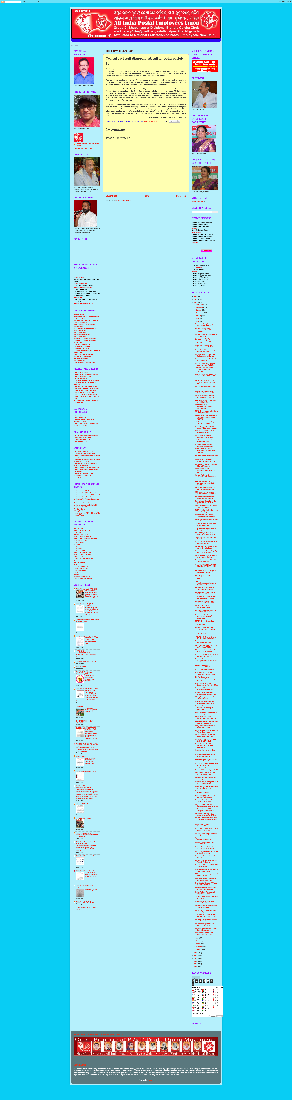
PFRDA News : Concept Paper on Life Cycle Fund (205, 911)
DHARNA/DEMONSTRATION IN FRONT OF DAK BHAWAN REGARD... (206, 417)
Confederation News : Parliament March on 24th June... (206, 800)
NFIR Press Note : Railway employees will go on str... (205, 396)
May (197, 938)
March (198, 943)
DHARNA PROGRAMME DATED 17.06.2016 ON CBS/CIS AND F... (206, 819)
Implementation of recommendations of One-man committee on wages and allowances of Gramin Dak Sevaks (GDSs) (87, 847)
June (198, 321)
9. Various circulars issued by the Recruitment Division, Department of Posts (86, 396)
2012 (196, 961)
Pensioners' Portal (80, 570)
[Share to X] (174, 121)
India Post (77, 532)
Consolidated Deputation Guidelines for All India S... (205, 460)
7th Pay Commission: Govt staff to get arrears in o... (206, 897)
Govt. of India (78, 528)
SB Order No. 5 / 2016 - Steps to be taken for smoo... (206, 606)
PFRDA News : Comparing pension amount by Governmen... (204, 622)
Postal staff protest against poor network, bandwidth (206, 787)
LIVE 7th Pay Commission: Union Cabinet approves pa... (206, 427)
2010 (196, 967)
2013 (196, 958)
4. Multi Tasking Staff (81, 378)
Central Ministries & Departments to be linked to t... (205, 476)
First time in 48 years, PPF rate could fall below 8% (206, 884)
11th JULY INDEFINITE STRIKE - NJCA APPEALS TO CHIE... (206, 597)
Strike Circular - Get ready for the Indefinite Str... (205, 538)
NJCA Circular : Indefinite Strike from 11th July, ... (206, 511)
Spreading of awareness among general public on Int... (206, 838)
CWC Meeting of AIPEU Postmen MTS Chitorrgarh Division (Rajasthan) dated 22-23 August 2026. (92, 594)
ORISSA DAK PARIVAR (84, 818)
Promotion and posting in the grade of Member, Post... (205, 502)
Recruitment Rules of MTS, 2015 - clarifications (206, 866)
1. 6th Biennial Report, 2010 (83, 451)
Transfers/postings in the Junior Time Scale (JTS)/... (206, 632)
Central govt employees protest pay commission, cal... (206, 324)
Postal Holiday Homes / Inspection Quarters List (91, 709)
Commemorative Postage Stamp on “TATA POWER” (206, 611)
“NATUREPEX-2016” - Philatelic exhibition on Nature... (206, 431)
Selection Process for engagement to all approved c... (206, 660)
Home (146, 196)
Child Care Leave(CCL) (81, 330)
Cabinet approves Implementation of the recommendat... (203, 406)
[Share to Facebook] (176, 121)
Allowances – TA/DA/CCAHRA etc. (85, 328)
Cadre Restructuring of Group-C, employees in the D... (206, 556)
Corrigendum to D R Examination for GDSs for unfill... (205, 470)
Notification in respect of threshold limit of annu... (204, 436)
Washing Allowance (80, 360)
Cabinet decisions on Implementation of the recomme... (203, 330)
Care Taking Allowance (82, 344)
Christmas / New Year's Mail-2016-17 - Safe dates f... (205, 651)
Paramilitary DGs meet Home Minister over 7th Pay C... (205, 888)
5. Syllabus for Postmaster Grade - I (86, 380)
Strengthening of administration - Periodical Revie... (206, 697)
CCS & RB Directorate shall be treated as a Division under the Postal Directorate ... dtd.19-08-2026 (91, 610)
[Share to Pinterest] (178, 121)
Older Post (181, 196)
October (199, 310)
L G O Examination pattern (204, 670)
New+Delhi (208, 251)
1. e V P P (77, 416)
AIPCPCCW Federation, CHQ (86, 771)
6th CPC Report (79, 314)
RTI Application (79, 511)
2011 (196, 964)
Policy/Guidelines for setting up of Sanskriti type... (206, 852)
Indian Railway (79, 542)
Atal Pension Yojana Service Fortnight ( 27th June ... (205, 593)
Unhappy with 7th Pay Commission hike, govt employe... (204, 340)
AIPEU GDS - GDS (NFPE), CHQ (87, 604)
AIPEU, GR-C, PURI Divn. (85, 902)
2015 (196, 953)
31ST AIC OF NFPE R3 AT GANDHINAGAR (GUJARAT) (205, 637)
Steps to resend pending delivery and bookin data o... (206, 717)
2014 (196, 955)
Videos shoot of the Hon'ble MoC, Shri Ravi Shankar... (205, 847)
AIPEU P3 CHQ (81, 667)
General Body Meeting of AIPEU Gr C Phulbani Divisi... (206, 782)
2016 (196, 302)
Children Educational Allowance (85, 338)
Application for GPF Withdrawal (85, 493)
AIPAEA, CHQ (81, 756)
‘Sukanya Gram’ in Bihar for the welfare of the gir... (206, 524)
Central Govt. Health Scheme (84, 558)
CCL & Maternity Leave (82, 334)
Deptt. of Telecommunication (84, 536)
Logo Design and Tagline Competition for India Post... (206, 515)
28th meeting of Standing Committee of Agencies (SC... (206, 684)
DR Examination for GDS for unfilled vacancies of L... (205, 488)
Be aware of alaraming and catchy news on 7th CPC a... (206, 814)
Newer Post (111, 196)
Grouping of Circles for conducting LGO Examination (206, 666)
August (198, 316)
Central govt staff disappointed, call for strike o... (206, 335)
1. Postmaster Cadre (81, 372)
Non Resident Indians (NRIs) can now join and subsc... (206, 834)
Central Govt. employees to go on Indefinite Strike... (206, 547)
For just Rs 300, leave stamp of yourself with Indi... (206, 350)
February (199, 946)
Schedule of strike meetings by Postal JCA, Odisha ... (206, 551)
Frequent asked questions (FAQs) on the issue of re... (205, 693)
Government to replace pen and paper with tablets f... (206, 760)
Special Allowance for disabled (84, 362)
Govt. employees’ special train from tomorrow (205, 751)
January (199, 949)
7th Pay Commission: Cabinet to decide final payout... (206, 440)
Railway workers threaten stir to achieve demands (206, 791)
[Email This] (170, 121)
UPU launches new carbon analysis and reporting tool (205, 493)
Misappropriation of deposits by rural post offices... (206, 870)
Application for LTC (80, 507)
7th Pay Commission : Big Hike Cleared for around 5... (206, 422)
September (200, 313)
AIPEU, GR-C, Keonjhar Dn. (85, 856)
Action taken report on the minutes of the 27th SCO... (205, 602)
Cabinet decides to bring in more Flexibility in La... (204, 641)
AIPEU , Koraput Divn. (84, 833)
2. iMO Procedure (80, 418)
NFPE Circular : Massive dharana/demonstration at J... (206, 805)
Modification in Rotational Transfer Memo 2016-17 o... (205, 346)
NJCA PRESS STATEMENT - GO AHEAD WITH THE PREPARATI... (206, 765)
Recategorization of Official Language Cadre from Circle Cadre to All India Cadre (87, 749)
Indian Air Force (79, 550)
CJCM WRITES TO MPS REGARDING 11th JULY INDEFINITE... (204, 745)
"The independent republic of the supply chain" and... (205, 529)
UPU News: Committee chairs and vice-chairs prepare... (205, 879)
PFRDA (76, 572)
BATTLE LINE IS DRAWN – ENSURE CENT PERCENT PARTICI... (205, 450)
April (198, 941)
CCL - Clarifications (80, 332)
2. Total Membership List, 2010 (84, 453)
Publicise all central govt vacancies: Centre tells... (204, 933)
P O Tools (79, 706)
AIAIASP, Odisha (82, 786)
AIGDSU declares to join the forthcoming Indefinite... (205, 735)
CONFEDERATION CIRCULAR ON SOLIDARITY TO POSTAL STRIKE (91, 760)
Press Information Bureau (83, 578)
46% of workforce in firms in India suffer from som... (205, 796)
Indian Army (78, 546)
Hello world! (80, 723)
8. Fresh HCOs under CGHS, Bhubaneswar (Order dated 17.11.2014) (83, 476)
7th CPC (76, 574)
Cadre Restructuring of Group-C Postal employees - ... (206, 506)
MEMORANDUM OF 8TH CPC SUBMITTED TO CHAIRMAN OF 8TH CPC (86, 654)
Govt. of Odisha (79, 562)
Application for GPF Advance (84, 491)
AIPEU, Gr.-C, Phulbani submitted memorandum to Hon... (205, 576)
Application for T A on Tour (83, 497)
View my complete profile (83, 148)
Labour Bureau (79, 556)
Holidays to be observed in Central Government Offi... (205, 588)
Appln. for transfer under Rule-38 (85, 505)
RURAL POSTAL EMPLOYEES (86, 636)
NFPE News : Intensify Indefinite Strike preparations (206, 412)
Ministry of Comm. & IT (82, 530)
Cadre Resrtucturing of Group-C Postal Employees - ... (206, 731)
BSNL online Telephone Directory (85, 538)
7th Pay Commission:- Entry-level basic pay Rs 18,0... (205, 364)
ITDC (75, 560)
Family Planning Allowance (83, 354)
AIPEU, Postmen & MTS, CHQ (86, 589)
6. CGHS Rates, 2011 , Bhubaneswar (86, 467)
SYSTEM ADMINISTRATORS (86, 728)
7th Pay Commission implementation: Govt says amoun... (205, 678)
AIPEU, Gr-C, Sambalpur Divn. (86, 842)
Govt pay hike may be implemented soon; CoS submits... (204, 483)
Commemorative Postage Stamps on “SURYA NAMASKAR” (204, 616)
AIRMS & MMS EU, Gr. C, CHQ (86, 661)
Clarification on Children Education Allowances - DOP (91, 874)
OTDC (76, 564)
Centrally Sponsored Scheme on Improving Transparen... (206, 456)
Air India (77, 544)
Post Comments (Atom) (123, 200)
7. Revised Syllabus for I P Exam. (85, 386)
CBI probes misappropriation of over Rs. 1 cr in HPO (206, 875)
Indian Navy (78, 548)
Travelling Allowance (81, 358)
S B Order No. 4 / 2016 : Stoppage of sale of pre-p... (205, 673)
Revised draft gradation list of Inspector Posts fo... (205, 924)
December (199, 304)
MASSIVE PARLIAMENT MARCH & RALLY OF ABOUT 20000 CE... (206, 566)
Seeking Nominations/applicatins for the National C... (205, 583)
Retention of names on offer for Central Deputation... (206, 929)
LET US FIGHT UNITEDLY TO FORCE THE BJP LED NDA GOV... (205, 375)
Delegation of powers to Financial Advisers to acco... (206, 825)
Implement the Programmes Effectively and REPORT (89, 678)
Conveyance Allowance (82, 346)
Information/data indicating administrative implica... (204, 688)
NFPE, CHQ (80, 651)
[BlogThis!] (172, 121)
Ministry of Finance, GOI (82, 552)
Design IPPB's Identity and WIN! (206, 770)
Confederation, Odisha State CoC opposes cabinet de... (205, 355)
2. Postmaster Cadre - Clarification (86, 374)
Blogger (150, 1080)
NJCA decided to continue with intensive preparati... (206, 542)
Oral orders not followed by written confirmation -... (205, 773)
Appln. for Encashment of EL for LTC (87, 495)
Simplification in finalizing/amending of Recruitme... (204, 707)
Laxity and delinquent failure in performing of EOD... (206, 646)
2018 (196, 296)
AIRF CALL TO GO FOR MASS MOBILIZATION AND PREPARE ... (205, 369)
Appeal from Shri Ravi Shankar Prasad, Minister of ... (206, 861)
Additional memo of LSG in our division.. (91, 890)
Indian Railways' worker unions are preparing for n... (206, 893)
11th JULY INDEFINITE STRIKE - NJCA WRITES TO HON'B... (206, 915)
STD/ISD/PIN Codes (80, 540)
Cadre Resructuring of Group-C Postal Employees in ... (206, 713)
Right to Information (81, 566)
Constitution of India (81, 568)
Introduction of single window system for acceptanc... (205, 755)
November (199, 307)
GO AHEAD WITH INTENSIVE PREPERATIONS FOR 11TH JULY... (205, 382)
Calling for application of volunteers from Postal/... (205, 628)
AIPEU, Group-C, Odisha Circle (87, 689)
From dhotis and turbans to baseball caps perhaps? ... (205, 497)
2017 (196, 299)
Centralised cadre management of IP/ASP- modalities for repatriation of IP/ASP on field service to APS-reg (91, 734)
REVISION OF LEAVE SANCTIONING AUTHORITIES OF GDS (91, 640)
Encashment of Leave (81, 348)
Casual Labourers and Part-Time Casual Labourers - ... (206, 560)
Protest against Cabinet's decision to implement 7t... (205, 392)
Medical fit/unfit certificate (83, 503)
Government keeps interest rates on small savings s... (206, 722)
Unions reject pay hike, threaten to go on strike (206, 359)
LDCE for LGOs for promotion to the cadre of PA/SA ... (206, 829)
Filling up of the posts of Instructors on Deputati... (204, 445)
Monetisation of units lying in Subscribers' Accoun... (205, 902)
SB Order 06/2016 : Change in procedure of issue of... (205, 571)
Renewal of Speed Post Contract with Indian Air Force (206, 920)
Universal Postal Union (82, 576)
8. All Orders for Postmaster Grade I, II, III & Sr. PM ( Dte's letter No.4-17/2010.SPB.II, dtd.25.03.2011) (86, 390)
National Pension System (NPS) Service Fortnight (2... (206, 906)
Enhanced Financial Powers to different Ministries (206, 465)
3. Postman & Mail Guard (82, 376)
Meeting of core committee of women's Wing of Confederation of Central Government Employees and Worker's (87, 696)
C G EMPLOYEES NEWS (84, 721)
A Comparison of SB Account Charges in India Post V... (205, 810)
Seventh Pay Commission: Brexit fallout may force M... (205, 533)
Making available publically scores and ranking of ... (204, 702)
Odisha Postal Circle (81, 534)
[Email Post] (165, 121)
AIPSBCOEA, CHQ (82, 803)
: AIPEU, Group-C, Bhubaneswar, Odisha (87, 145)
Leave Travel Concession (82, 356)
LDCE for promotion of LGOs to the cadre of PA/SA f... (206, 655)
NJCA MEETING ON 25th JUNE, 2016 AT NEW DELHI (206, 740)
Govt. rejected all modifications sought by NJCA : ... (206, 401)
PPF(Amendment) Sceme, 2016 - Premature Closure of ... (206, 726)
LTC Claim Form (79, 509)
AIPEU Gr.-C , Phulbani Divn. (86, 871)
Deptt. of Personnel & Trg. (83, 554)
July (197, 318)
